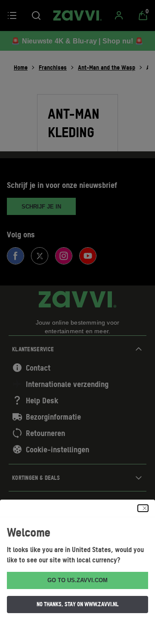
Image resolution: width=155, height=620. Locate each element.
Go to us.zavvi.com (77, 580)
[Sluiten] (143, 508)
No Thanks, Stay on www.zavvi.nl (77, 604)
